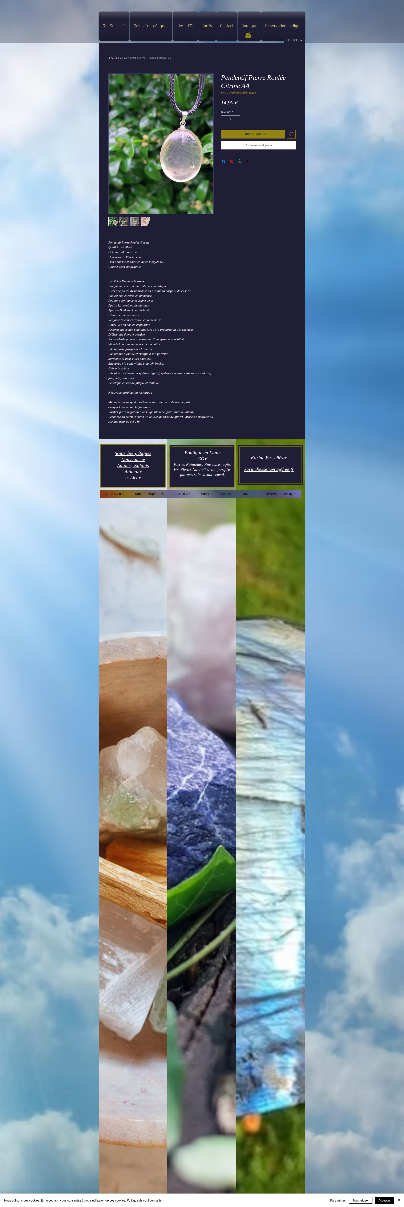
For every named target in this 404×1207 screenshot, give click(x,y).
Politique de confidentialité (144, 1200)
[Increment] (237, 119)
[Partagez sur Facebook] (223, 161)
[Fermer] (398, 1200)
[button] (248, 34)
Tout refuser (361, 1200)
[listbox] (294, 40)
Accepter (384, 1200)
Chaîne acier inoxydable (125, 266)
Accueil (113, 58)
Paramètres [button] (338, 1200)
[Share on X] (247, 161)
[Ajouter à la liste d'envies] (291, 134)
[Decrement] (224, 119)
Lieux (135, 477)
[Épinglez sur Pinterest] (231, 161)
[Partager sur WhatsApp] (239, 161)
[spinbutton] (231, 119)
